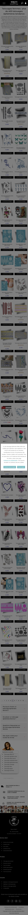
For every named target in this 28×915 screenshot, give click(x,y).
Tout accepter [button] (21, 467)
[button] (4, 3)
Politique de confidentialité (10, 460)
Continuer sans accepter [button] (9, 467)
